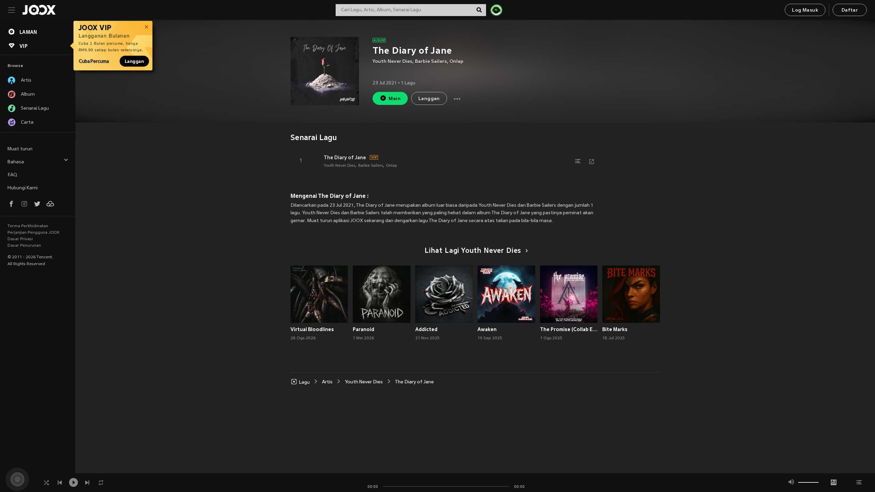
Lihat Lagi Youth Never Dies (473, 251)
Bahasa (16, 162)
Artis (327, 382)
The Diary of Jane (345, 157)
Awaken (487, 329)
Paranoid (363, 329)
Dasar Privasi (20, 239)
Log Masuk (805, 10)
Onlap (456, 61)
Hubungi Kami (23, 188)
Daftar (850, 10)
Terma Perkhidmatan (28, 226)
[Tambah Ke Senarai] (578, 161)
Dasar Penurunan (24, 245)
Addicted (426, 329)
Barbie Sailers (431, 61)
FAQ (12, 175)
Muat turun (20, 149)
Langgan (134, 61)
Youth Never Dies (392, 61)
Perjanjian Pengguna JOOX (33, 232)
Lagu (304, 382)
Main (395, 98)
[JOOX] (39, 10)
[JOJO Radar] (496, 10)
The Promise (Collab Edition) (569, 329)
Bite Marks (615, 329)
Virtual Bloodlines (312, 329)
